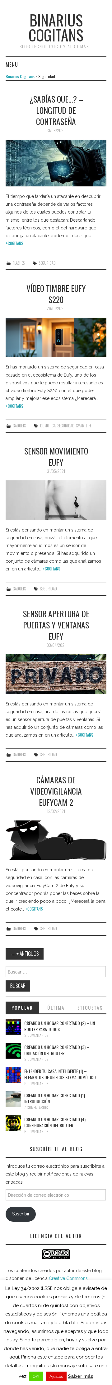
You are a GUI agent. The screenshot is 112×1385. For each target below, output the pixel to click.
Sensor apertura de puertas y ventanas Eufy (56, 625)
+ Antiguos (24, 953)
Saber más (80, 1376)
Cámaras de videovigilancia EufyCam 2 (56, 791)
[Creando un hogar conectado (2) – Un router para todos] (13, 1027)
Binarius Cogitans (56, 27)
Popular (22, 1007)
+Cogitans (14, 243)
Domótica (48, 426)
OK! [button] (36, 1376)
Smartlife (83, 426)
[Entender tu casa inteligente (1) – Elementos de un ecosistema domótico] (13, 1075)
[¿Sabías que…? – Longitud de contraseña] (56, 163)
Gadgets (19, 426)
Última (56, 1007)
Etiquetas (90, 1007)
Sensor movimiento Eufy (56, 456)
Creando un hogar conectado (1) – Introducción (56, 1098)
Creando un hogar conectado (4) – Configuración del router (56, 1122)
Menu (12, 64)
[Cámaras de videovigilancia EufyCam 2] (56, 840)
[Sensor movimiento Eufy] (56, 500)
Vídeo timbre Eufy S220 (56, 293)
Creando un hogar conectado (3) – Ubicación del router (56, 1050)
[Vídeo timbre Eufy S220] (56, 337)
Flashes (19, 263)
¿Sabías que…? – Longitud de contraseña (56, 110)
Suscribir (21, 1213)
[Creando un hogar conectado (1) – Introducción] (13, 1099)
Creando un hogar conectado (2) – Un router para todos (59, 1026)
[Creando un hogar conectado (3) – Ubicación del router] (13, 1051)
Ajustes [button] (56, 1376)
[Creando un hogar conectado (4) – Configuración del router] (13, 1123)
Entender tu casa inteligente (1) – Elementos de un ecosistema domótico (60, 1074)
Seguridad (47, 263)
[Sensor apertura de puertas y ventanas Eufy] (56, 674)
